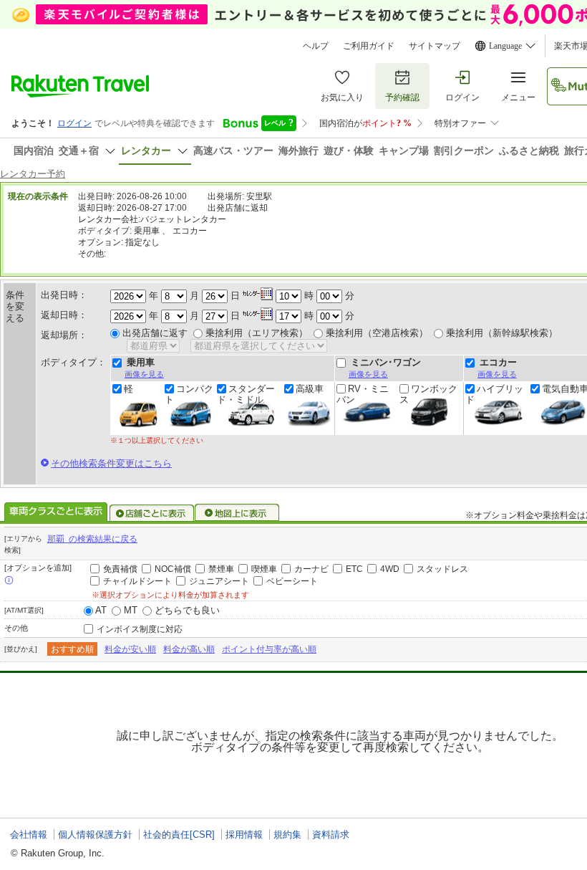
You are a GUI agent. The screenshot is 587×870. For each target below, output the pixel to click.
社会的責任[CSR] (179, 834)
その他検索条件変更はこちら (111, 463)
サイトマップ (434, 46)
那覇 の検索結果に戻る (92, 539)
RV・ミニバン (362, 394)
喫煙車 (264, 569)
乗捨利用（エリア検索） (256, 333)
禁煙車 (221, 569)
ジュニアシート (219, 581)
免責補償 (120, 569)
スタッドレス (442, 569)
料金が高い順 (189, 649)
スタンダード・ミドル (246, 394)
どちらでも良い (187, 610)
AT (101, 610)
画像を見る (144, 374)
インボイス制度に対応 (140, 629)
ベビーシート (292, 581)
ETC (354, 569)
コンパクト (189, 394)
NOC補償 (173, 569)
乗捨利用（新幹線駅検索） (502, 333)
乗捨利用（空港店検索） (377, 333)
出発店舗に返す (155, 333)
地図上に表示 (238, 513)
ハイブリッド (494, 394)
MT (130, 610)
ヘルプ (316, 46)
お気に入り (342, 97)
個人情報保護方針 (95, 834)
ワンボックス (428, 394)
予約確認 (402, 97)
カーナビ (311, 569)
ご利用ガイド (368, 46)
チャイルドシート (137, 581)
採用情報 (244, 834)
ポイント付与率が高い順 (269, 649)
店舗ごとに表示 (152, 513)
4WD (389, 569)
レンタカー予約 (32, 173)
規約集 (287, 834)
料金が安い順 (130, 649)
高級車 (310, 389)
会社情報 (28, 834)
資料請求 (330, 834)
